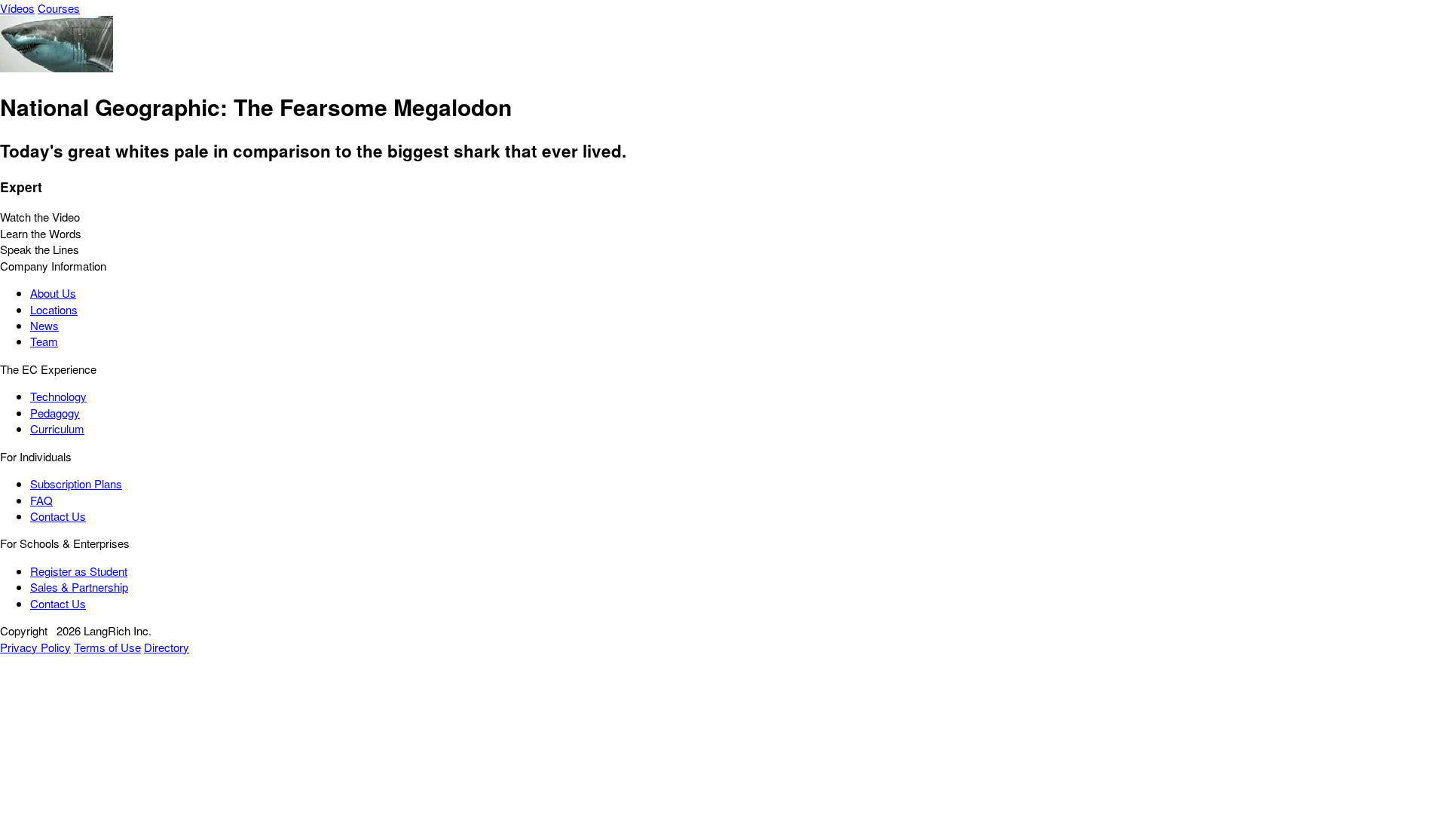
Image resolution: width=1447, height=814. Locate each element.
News (44, 325)
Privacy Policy (35, 647)
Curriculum (57, 428)
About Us (53, 293)
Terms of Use (107, 647)
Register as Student (78, 571)
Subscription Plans (76, 483)
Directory (166, 647)
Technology (58, 396)
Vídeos (17, 8)
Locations (54, 309)
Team (44, 341)
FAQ (41, 500)
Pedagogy (55, 413)
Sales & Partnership (79, 587)
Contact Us (58, 516)
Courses (59, 8)
